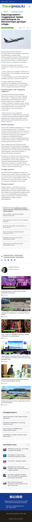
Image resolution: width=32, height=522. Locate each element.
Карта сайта (12, 507)
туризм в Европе (8, 211)
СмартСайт (20, 519)
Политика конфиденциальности (15, 506)
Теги (7, 507)
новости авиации (8, 209)
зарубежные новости (20, 208)
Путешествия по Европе (21, 209)
